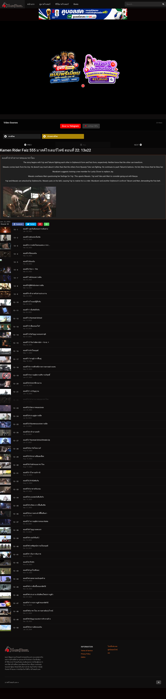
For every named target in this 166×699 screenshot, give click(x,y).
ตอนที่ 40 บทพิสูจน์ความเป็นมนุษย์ (35, 546)
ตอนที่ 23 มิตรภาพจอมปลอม (33, 407)
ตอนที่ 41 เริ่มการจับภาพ (32, 554)
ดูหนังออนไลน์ (113, 650)
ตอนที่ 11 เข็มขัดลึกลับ (31, 310)
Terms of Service (87, 651)
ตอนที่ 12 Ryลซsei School (32, 318)
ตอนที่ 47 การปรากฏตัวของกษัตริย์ (35, 603)
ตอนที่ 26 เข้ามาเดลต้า (31, 432)
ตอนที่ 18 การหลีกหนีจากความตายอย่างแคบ (39, 367)
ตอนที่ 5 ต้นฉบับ (29, 261)
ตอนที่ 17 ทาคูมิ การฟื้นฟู (32, 358)
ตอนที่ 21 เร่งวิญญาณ (31, 391)
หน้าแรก (31, 4)
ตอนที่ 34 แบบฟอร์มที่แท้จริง (33, 497)
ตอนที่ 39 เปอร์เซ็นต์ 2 (31, 537)
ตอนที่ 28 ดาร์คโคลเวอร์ (32, 448)
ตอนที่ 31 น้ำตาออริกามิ (31, 472)
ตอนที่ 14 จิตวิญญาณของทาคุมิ (34, 334)
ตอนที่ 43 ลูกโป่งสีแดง (31, 570)
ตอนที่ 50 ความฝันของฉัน (32, 627)
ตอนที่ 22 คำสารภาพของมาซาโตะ (36, 399)
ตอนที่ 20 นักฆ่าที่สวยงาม (32, 383)
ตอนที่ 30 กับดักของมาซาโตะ (34, 464)
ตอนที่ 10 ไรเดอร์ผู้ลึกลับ (32, 301)
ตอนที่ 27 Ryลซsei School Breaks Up (36, 440)
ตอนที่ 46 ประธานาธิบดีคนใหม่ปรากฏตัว (38, 594)
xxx (109, 653)
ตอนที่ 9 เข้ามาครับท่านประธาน (35, 293)
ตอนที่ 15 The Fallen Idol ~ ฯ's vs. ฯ (36, 342)
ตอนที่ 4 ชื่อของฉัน (30, 253)
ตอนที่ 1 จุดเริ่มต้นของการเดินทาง (35, 229)
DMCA (83, 657)
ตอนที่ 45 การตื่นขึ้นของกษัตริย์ (34, 586)
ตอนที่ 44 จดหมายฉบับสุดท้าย (34, 578)
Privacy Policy (85, 654)
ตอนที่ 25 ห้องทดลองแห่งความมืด (35, 424)
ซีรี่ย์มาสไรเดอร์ (62, 4)
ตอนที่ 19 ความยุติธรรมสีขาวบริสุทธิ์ (36, 375)
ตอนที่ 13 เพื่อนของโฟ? (31, 326)
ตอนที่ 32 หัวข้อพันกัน (31, 480)
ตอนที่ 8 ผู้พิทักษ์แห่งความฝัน (33, 285)
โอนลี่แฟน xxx (112, 646)
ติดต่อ (76, 4)
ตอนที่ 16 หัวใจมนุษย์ (30, 350)
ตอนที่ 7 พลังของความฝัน (32, 277)
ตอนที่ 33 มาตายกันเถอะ (32, 489)
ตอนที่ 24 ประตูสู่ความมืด (32, 415)
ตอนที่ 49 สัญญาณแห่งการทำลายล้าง (37, 619)
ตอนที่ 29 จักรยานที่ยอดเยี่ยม (33, 456)
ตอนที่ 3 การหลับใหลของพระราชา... (36, 245)
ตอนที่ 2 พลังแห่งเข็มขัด (31, 237)
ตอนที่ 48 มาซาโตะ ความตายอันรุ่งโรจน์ (38, 611)
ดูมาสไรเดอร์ (44, 4)
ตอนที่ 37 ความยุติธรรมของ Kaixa (35, 521)
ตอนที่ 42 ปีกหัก (28, 562)
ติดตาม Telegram (70, 126)
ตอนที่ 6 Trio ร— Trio (30, 269)
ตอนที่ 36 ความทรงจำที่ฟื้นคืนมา (35, 513)
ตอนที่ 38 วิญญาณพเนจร (32, 529)
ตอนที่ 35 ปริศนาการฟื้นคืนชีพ (34, 505)
